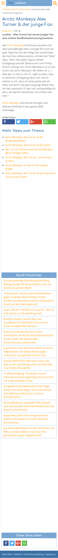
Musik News (25, 9)
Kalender (18, 554)
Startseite (6, 9)
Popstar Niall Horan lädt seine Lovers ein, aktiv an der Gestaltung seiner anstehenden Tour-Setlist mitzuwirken (27, 364)
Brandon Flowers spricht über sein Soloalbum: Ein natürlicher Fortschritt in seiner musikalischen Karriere (25, 322)
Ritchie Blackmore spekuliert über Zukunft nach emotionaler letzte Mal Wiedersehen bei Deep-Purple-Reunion (28, 406)
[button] (8, 121)
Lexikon (17, 3)
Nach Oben (7, 554)
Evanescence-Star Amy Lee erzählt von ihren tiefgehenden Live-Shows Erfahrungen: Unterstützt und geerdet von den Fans (28, 351)
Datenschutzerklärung (33, 554)
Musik (15, 9)
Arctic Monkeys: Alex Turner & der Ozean (28, 145)
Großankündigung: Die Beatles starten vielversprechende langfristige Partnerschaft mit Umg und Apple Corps (28, 377)
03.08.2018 (6, 31)
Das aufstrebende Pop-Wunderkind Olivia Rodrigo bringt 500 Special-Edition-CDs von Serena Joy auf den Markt (27, 284)
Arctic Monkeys (15, 45)
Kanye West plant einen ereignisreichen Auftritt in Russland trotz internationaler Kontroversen (25, 419)
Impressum (50, 554)
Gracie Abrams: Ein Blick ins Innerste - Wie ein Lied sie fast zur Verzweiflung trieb (28, 311)
